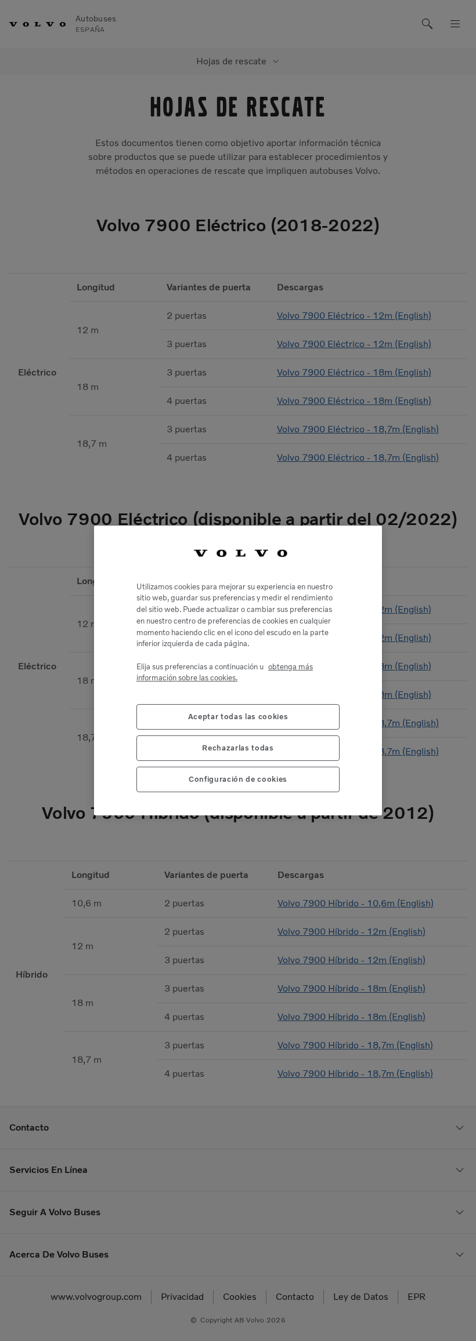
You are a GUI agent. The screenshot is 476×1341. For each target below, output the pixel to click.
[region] (238, 670)
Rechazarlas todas (237, 748)
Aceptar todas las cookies (238, 716)
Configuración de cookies (238, 779)
